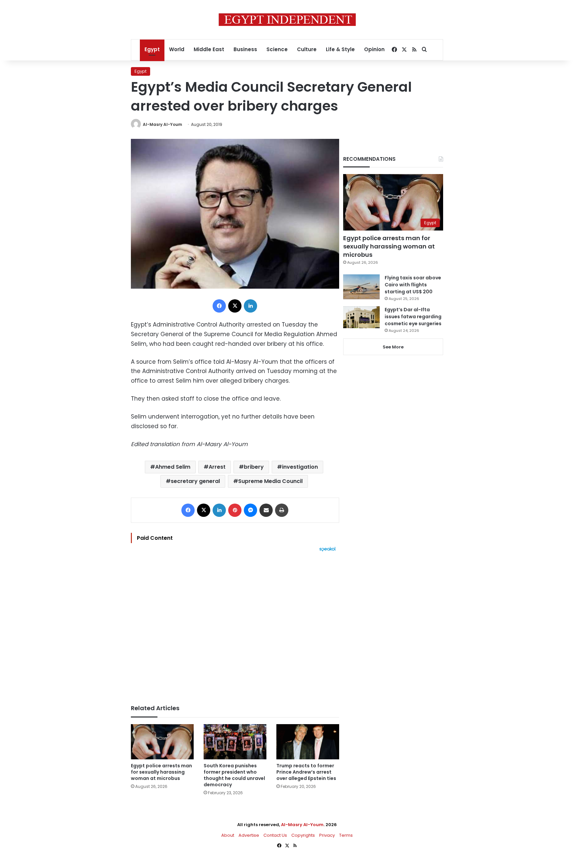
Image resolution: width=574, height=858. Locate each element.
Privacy (327, 835)
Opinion (374, 49)
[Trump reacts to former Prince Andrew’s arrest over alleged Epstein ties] (307, 742)
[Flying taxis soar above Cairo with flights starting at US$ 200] (361, 286)
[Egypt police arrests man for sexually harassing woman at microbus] (162, 742)
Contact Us (275, 835)
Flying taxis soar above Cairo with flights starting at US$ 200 (413, 284)
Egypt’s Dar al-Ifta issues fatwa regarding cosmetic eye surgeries (413, 316)
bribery (254, 467)
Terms (346, 835)
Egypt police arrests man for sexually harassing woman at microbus (161, 772)
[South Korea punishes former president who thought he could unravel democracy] (235, 742)
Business (245, 49)
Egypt (152, 49)
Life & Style (340, 49)
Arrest (217, 467)
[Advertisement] (235, 624)
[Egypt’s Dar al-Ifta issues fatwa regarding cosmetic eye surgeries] (361, 317)
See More (393, 347)
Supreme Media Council (270, 481)
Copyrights (303, 835)
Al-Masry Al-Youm (162, 124)
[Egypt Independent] (287, 19)
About (227, 835)
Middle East (209, 49)
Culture (307, 49)
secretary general (195, 481)
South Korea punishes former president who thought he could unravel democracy (234, 775)
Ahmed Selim (172, 467)
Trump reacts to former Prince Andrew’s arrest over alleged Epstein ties (306, 772)
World (176, 49)
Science (277, 49)
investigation (300, 467)
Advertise (249, 835)
